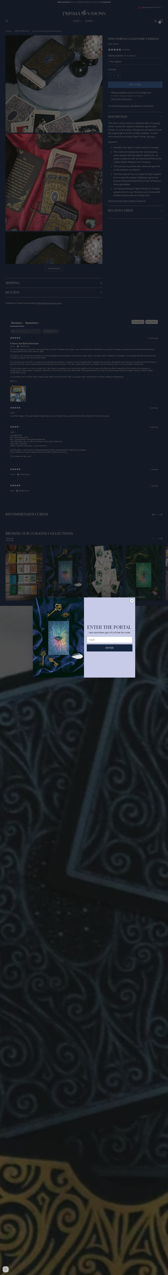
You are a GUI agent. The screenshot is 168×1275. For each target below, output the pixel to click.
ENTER (110, 647)
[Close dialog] (132, 600)
